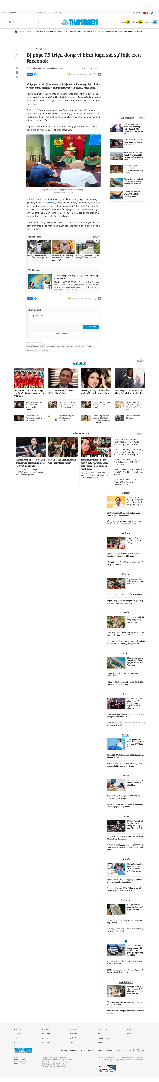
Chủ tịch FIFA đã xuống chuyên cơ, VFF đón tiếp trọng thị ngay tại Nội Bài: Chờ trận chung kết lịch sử (126, 847)
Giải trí (93, 31)
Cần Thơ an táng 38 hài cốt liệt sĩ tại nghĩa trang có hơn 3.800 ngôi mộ (123, 514)
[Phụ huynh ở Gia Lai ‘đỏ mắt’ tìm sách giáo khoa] (116, 785)
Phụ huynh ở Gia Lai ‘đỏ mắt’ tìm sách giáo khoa (135, 782)
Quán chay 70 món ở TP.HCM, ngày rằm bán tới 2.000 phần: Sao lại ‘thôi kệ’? (125, 634)
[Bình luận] (16, 67)
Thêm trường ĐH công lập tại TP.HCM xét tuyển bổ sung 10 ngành (123, 797)
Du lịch (80, 31)
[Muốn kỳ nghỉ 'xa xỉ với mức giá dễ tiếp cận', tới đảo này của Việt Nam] (116, 662)
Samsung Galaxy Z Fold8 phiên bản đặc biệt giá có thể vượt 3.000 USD (125, 930)
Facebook (49, 117)
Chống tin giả (41, 49)
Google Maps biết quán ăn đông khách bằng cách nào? (135, 907)
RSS (82, 1050)
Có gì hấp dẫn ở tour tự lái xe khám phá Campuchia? (122, 674)
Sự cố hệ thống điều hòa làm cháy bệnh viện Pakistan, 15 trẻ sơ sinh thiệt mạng (124, 555)
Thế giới (35, 31)
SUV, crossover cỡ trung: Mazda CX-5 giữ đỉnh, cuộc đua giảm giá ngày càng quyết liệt (135, 950)
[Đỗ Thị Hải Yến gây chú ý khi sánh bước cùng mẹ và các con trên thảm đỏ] (116, 991)
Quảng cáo (73, 1050)
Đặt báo (64, 1050)
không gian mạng (33, 350)
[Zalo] (155, 13)
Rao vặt (129, 1034)
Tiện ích (50, 13)
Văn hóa (87, 31)
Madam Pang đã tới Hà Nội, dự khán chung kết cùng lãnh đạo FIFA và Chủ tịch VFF (135, 825)
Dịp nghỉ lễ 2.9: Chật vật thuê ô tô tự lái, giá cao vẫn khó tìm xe (125, 756)
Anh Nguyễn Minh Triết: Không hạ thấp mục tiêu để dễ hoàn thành (135, 743)
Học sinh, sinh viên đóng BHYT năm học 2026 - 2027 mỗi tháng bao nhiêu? (135, 867)
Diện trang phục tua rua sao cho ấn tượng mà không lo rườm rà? (125, 1003)
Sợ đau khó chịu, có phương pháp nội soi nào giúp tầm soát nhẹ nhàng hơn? (124, 881)
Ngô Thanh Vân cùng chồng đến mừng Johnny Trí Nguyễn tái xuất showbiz (134, 703)
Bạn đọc (129, 1029)
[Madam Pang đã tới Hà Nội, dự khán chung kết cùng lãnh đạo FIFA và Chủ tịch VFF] (116, 826)
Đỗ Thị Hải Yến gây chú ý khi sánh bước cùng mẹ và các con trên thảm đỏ (135, 990)
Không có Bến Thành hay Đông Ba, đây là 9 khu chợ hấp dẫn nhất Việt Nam (125, 683)
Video (120, 31)
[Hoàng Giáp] (28, 68)
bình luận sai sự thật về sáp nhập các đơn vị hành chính (45, 346)
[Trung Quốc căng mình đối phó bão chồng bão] (116, 543)
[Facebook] (148, 13)
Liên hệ (58, 13)
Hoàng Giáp (36, 68)
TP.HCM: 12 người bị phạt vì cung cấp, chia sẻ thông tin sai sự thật (76, 277)
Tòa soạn (90, 1050)
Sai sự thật (45, 350)
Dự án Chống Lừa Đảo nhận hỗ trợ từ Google (124, 594)
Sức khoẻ (46, 1034)
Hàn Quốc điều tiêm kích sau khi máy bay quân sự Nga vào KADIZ (125, 563)
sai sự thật (31, 104)
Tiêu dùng (128, 31)
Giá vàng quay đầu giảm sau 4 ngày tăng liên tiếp (135, 581)
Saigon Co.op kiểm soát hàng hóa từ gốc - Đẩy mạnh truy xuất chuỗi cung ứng (125, 602)
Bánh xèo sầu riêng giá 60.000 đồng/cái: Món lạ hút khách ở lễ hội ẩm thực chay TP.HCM (126, 642)
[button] (16, 50)
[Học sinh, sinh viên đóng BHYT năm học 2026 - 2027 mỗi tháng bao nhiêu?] (116, 869)
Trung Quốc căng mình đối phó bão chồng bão (134, 540)
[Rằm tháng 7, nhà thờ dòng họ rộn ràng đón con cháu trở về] (116, 622)
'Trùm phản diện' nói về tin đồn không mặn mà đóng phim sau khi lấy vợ (126, 715)
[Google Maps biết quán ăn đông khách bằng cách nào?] (116, 909)
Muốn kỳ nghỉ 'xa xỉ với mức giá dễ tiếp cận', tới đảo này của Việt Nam (135, 661)
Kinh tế (42, 31)
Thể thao (101, 31)
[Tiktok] (152, 13)
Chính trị (21, 31)
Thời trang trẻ (138, 31)
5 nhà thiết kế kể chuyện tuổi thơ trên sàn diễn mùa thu (125, 1012)
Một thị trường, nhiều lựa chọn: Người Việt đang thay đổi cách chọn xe (125, 971)
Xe (116, 31)
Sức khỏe (58, 31)
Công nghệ (110, 31)
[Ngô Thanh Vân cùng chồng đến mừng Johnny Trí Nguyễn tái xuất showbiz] (116, 703)
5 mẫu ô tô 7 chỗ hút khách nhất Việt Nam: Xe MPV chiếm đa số (125, 962)
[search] (23, 22)
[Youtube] (144, 13)
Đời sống (49, 31)
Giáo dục (72, 31)
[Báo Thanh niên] (23, 1050)
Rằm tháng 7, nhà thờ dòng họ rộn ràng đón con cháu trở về (136, 619)
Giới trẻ (65, 31)
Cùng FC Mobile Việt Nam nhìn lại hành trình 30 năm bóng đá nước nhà (125, 838)
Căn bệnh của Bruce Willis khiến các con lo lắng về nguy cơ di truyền (126, 724)
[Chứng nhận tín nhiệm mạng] (107, 1069)
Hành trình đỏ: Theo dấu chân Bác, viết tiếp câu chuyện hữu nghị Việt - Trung (125, 765)
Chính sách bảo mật (104, 1050)
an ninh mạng (80, 346)
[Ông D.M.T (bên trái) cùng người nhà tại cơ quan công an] (63, 160)
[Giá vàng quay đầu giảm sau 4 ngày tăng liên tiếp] (116, 583)
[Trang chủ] (16, 31)
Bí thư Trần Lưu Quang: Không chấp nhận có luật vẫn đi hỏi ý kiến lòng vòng (135, 501)
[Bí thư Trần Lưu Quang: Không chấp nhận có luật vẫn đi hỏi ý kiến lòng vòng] (116, 502)
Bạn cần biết (40, 13)
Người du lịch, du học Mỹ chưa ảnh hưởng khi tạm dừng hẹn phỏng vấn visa (125, 805)
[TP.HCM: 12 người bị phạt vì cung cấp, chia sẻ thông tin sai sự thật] (40, 281)
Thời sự (28, 31)
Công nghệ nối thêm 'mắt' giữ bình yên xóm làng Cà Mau (124, 921)
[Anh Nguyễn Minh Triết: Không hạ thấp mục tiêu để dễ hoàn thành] (116, 744)
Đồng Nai (70, 346)
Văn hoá (73, 1034)
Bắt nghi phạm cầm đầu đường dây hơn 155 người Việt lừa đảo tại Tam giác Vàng (124, 522)
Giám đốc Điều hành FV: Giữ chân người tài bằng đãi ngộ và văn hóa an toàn (124, 889)
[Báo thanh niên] (79, 22)
